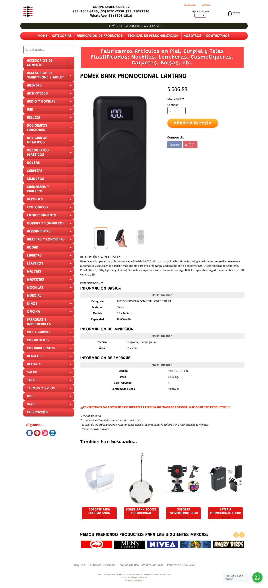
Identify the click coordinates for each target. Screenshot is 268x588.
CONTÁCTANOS (218, 36)
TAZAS (50, 381)
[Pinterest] (37, 433)
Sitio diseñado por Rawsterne (134, 577)
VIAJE (50, 405)
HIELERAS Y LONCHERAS (50, 241)
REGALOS (50, 357)
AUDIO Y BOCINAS (50, 103)
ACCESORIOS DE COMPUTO (50, 64)
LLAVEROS (50, 265)
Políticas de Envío (153, 565)
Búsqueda (79, 565)
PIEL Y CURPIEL (50, 333)
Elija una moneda (200, 11)
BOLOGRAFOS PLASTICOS (50, 154)
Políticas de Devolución (181, 565)
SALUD (50, 373)
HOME (42, 36)
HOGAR (50, 249)
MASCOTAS (50, 281)
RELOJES (50, 365)
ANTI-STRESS (50, 95)
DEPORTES (50, 200)
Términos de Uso (128, 565)
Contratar (205, 5)
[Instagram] (45, 433)
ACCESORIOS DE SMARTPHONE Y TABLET (50, 76)
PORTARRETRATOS (50, 349)
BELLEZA (50, 119)
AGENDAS (50, 87)
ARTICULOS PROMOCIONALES (131, 574)
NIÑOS (50, 305)
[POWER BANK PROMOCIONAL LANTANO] (101, 238)
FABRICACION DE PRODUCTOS (100, 36)
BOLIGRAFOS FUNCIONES (50, 129)
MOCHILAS (50, 289)
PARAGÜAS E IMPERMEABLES (50, 323)
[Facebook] (29, 433)
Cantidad (172, 105)
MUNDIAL (34, 296)
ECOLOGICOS (50, 208)
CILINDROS (50, 180)
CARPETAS (50, 172)
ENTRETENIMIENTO (50, 216)
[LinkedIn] (52, 433)
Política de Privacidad (101, 565)
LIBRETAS (50, 257)
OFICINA (50, 313)
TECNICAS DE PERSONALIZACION (153, 36)
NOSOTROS (192, 36)
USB (50, 397)
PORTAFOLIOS (50, 341)
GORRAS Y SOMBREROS (50, 225)
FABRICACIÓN (37, 412)
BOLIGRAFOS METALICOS (50, 141)
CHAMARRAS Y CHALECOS (50, 190)
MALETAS (50, 273)
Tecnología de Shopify (134, 580)
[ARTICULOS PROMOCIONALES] (27, 11)
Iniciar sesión (190, 5)
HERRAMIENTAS (50, 233)
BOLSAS (50, 164)
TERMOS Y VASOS (50, 389)
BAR (50, 111)
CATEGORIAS (62, 36)
